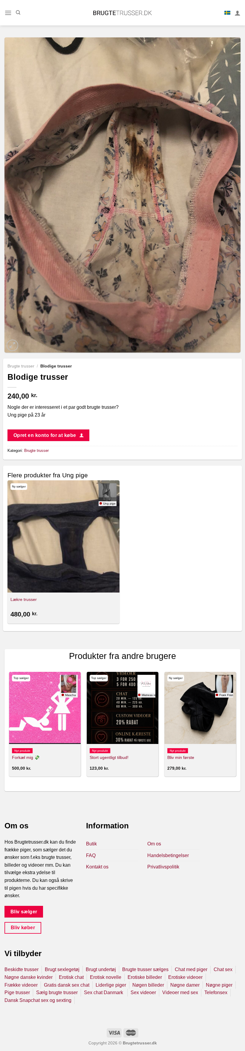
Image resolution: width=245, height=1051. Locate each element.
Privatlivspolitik (163, 866)
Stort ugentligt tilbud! (109, 757)
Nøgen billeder (148, 985)
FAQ (91, 855)
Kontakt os (97, 866)
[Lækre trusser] (63, 536)
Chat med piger (191, 969)
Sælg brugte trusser (57, 992)
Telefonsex (215, 992)
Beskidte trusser (21, 969)
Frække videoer (21, 985)
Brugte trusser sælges (145, 969)
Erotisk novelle (105, 977)
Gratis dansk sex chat (66, 985)
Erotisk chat (71, 977)
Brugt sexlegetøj (62, 969)
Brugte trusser (20, 366)
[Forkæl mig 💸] (45, 708)
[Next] (235, 726)
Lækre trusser (23, 599)
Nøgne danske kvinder (28, 977)
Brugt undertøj (101, 969)
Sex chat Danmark (104, 992)
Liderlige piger (111, 985)
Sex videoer (143, 992)
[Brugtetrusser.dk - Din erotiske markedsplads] (123, 13)
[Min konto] (238, 12)
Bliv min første (180, 757)
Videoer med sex (180, 992)
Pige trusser (17, 992)
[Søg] (18, 12)
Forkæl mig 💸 (26, 757)
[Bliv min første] (200, 708)
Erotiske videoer (185, 977)
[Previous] (9, 726)
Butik (91, 843)
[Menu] (8, 12)
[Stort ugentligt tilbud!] (122, 708)
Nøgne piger (219, 985)
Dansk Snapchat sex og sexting (37, 1000)
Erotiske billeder (145, 977)
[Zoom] (12, 345)
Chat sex (223, 969)
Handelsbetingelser (168, 855)
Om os (154, 843)
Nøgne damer (185, 985)
